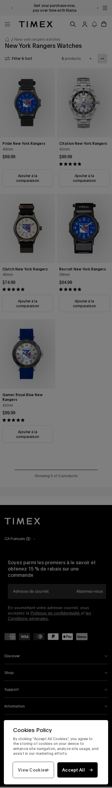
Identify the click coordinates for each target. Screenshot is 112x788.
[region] (56, 752)
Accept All (73, 770)
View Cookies (32, 770)
